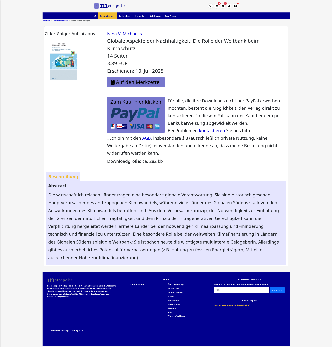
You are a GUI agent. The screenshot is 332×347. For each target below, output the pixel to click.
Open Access (170, 16)
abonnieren (277, 290)
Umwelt (46, 20)
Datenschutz (174, 304)
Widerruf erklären (176, 316)
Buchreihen (124, 16)
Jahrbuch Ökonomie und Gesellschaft (232, 305)
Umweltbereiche (60, 20)
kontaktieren (212, 130)
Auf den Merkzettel (138, 82)
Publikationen (107, 16)
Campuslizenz (137, 284)
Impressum (173, 300)
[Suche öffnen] (210, 6)
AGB (146, 138)
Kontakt (171, 296)
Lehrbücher (155, 16)
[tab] (63, 176)
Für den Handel (175, 292)
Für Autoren (173, 288)
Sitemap (172, 308)
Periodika (140, 16)
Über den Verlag (176, 284)
